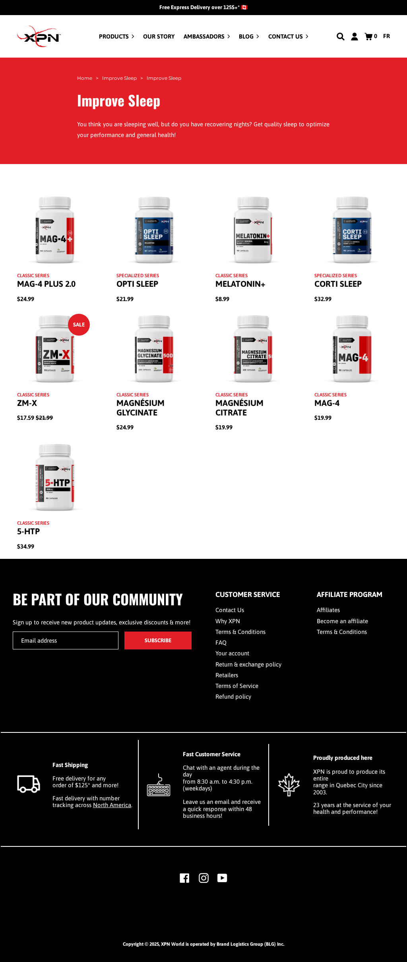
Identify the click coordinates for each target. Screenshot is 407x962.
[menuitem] (116, 36)
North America (112, 805)
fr (386, 36)
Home (84, 78)
